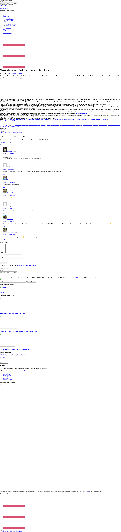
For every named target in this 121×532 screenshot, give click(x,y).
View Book (2, 357)
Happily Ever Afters (64, 125)
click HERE (75, 277)
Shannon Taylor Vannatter (14, 530)
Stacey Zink (10, 219)
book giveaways (26, 125)
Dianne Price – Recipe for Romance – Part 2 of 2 (11, 132)
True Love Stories (9, 126)
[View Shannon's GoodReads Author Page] (3, 292)
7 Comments (19, 73)
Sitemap (16, 531)
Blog (7, 125)
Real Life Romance (103, 125)
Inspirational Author (85, 125)
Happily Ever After (55, 125)
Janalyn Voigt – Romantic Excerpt (12, 313)
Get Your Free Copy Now (5, 142)
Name (2, 255)
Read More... (27, 370)
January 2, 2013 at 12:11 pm (9, 169)
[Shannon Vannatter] (5, 5)
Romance (110, 125)
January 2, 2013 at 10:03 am (9, 153)
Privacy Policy (10, 531)
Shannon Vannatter (4, 8)
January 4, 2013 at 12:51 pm (9, 234)
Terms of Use (3, 531)
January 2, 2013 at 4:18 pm (9, 195)
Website (2, 260)
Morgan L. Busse (94, 125)
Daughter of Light (42, 125)
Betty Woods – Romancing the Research (14, 349)
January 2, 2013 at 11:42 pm (9, 208)
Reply (4, 160)
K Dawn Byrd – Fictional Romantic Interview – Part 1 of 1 (13, 129)
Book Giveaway (18, 125)
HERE (87, 491)
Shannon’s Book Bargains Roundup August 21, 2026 (18, 331)
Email (1, 257)
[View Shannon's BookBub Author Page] (3, 287)
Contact (20, 531)
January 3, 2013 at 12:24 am (9, 221)
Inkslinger (78, 125)
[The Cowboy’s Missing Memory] (14, 354)
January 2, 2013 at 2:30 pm (9, 182)
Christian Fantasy (34, 125)
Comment (2, 252)
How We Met (72, 125)
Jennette (9, 179)
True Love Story (16, 126)
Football (48, 125)
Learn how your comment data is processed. (27, 265)
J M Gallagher (10, 151)
